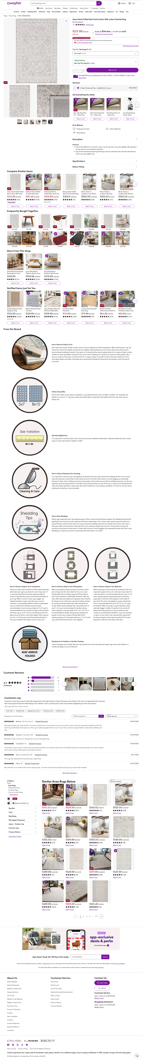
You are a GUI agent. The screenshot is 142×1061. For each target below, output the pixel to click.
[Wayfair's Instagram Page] (17, 1044)
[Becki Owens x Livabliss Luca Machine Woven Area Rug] (89, 182)
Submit (105, 957)
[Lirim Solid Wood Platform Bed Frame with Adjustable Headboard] (34, 261)
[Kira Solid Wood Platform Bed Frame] (52, 261)
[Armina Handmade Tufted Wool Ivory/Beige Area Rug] (53, 891)
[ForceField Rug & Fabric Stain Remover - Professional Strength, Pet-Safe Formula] (130, 104)
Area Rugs (12, 16)
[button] (36, 51)
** (113, 75)
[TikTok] (22, 1044)
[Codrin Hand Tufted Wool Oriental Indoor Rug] (124, 827)
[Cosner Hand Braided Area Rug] (89, 299)
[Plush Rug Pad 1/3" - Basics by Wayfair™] (114, 104)
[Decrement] (75, 70)
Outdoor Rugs (13, 790)
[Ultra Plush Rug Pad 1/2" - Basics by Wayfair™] (97, 104)
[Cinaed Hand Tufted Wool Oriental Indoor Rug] (124, 859)
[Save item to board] (66, 21)
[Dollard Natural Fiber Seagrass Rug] (15, 299)
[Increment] (83, 70)
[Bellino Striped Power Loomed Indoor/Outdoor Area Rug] (34, 299)
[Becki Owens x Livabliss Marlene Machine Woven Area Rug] (108, 182)
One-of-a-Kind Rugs (15, 792)
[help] (136, 1055)
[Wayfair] (14, 3)
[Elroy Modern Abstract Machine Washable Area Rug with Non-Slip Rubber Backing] (52, 299)
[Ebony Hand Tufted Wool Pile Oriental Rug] (71, 182)
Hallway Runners (14, 788)
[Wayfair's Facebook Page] (8, 1044)
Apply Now (82, 78)
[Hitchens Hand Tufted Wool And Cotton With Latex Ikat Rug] (53, 859)
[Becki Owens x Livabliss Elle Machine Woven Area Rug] (126, 182)
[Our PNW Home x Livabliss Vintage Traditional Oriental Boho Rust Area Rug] (100, 891)
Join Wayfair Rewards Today (84, 42)
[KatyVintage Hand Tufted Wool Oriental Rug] (76, 859)
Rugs (5, 16)
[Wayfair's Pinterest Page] (13, 1044)
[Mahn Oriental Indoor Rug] (76, 827)
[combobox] (63, 3)
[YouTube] (27, 1044)
